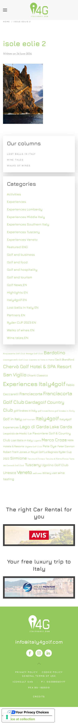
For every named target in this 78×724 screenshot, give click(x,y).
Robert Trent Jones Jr (16, 451)
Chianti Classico (37, 375)
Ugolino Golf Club (55, 465)
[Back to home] (39, 10)
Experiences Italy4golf (34, 383)
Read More (39, 535)
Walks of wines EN (20, 330)
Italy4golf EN (17, 300)
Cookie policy (52, 672)
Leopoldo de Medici (15, 433)
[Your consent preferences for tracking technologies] (7, 717)
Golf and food (17, 262)
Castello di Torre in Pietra (41, 359)
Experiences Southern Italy (28, 224)
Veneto (24, 472)
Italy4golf (47, 418)
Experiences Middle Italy (26, 217)
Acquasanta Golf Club (14, 353)
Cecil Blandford (64, 359)
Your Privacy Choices (32, 712)
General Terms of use (39, 676)
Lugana (37, 440)
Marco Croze (54, 439)
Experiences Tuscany (23, 232)
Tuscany (33, 464)
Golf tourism (29, 419)
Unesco (9, 473)
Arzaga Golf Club (34, 353)
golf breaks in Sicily (65, 411)
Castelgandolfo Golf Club (15, 359)
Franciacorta (30, 393)
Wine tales (15, 159)
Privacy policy (26, 672)
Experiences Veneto (22, 239)
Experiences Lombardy (24, 209)
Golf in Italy (12, 419)
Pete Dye (50, 446)
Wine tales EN (17, 337)
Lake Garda (61, 426)
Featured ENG (17, 247)
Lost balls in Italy (21, 153)
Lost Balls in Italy (22, 440)
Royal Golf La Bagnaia (44, 451)
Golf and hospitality (22, 269)
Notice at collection (20, 719)
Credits (39, 696)
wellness (37, 473)
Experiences (16, 201)
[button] (5, 10)
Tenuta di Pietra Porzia (57, 458)
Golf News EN (17, 285)
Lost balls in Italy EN (22, 307)
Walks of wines (19, 165)
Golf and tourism (19, 277)
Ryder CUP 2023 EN (21, 322)
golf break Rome (46, 411)
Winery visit (49, 473)
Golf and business (21, 254)
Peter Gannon (65, 446)
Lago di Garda (34, 426)
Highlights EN (17, 292)
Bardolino (54, 352)
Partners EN (16, 315)
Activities (14, 194)
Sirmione (18, 458)
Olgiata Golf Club (33, 446)
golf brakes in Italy (25, 410)
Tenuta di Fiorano (36, 458)
